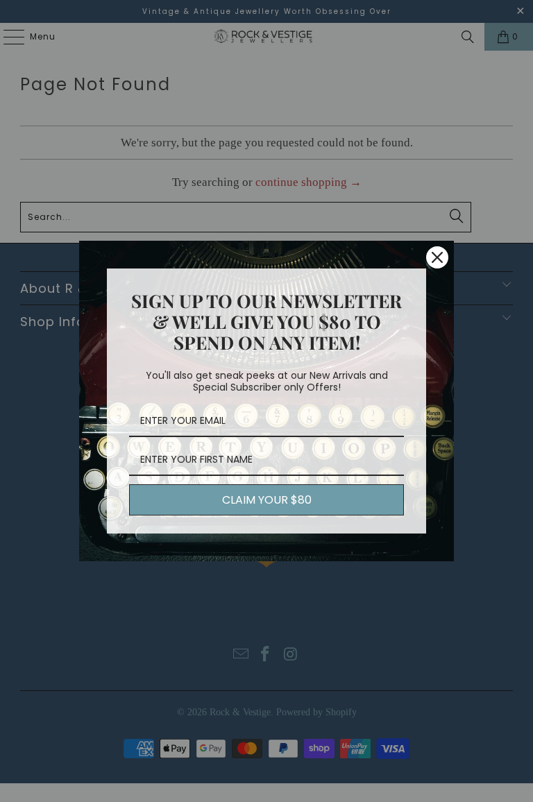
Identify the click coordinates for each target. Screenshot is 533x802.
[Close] (437, 257)
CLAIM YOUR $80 (267, 500)
